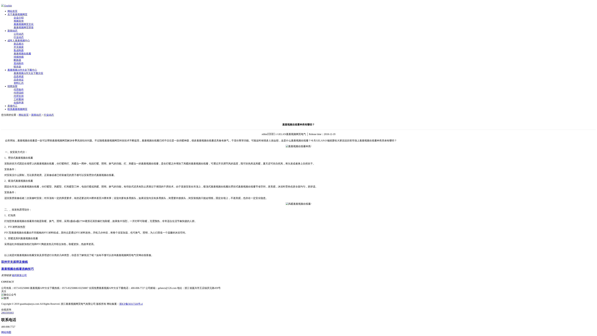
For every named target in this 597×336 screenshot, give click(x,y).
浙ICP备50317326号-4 (131, 304)
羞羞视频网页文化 (24, 24)
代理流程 (19, 92)
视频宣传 (19, 21)
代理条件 (19, 89)
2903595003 (7, 312)
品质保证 (19, 79)
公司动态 (19, 34)
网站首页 (24, 115)
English (8, 5)
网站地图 (6, 332)
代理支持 (19, 96)
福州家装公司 (19, 275)
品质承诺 (19, 76)
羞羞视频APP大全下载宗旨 (28, 73)
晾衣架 (17, 66)
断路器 (17, 60)
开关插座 (19, 47)
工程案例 (19, 99)
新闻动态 (36, 115)
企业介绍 (19, 17)
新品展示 (19, 43)
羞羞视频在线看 (22, 53)
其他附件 (19, 63)
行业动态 (19, 37)
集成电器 (19, 50)
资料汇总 (19, 83)
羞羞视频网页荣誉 (24, 27)
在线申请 (19, 102)
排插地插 (19, 57)
